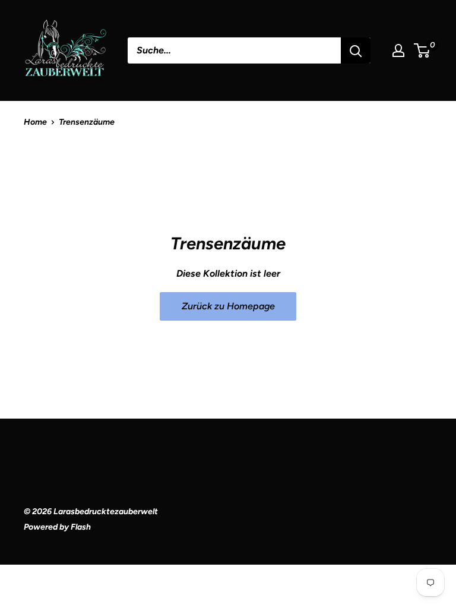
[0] (422, 50)
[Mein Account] (398, 50)
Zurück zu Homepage (228, 306)
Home (35, 122)
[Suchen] (355, 50)
